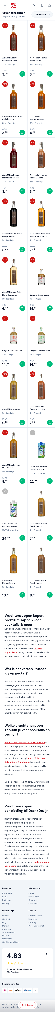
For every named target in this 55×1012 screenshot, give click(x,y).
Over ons (6, 915)
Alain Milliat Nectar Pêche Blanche (38, 176)
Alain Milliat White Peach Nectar (38, 581)
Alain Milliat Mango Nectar (9, 581)
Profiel (31, 893)
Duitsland (6, 900)
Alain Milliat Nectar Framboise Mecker (11, 176)
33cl (4, 64)
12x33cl (33, 473)
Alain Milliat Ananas (11, 409)
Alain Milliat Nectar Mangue (37, 117)
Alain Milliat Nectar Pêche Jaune (38, 59)
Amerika (41, 473)
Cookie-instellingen (11, 942)
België (38, 299)
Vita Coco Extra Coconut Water (9, 525)
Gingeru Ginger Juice (39, 295)
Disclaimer (7, 938)
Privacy (5, 935)
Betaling (32, 922)
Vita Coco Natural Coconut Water (38, 468)
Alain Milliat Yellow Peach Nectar (38, 525)
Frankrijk (11, 64)
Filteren (29, 1004)
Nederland (7, 893)
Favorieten (33, 903)
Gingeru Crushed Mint (40, 350)
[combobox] (42, 14)
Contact (6, 919)
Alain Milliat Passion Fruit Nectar (11, 466)
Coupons (32, 900)
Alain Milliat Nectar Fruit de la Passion (13, 117)
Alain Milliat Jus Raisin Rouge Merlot (12, 235)
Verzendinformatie (37, 926)
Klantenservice (35, 915)
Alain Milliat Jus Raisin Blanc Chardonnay (40, 235)
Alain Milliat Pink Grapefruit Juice (9, 59)
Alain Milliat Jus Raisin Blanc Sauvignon (12, 293)
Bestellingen (33, 896)
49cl (32, 299)
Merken (5, 926)
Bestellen (32, 919)
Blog (4, 922)
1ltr (3, 240)
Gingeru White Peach (12, 350)
